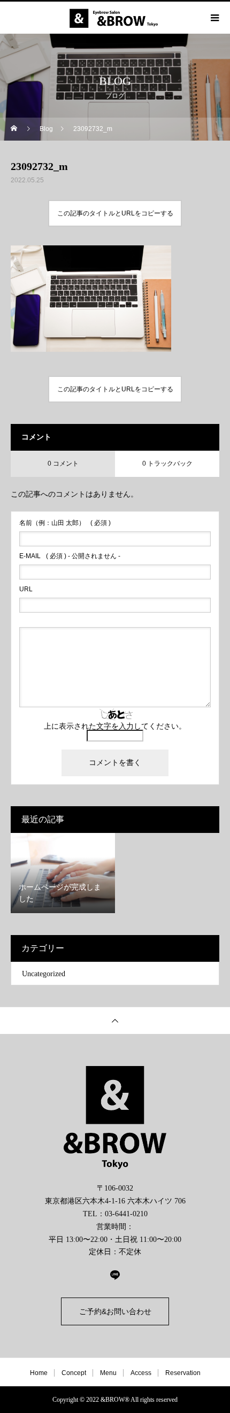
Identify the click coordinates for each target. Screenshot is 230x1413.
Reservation (183, 1373)
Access (141, 1373)
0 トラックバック (167, 463)
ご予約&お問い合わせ (115, 1311)
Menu (108, 1373)
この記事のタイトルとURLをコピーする (115, 213)
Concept (74, 1373)
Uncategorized (43, 974)
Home (39, 1373)
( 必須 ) (65, 523)
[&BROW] (115, 1117)
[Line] (115, 1274)
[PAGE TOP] (115, 1020)
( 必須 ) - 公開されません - (69, 556)
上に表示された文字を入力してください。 (115, 726)
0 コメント (63, 463)
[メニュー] (214, 18)
